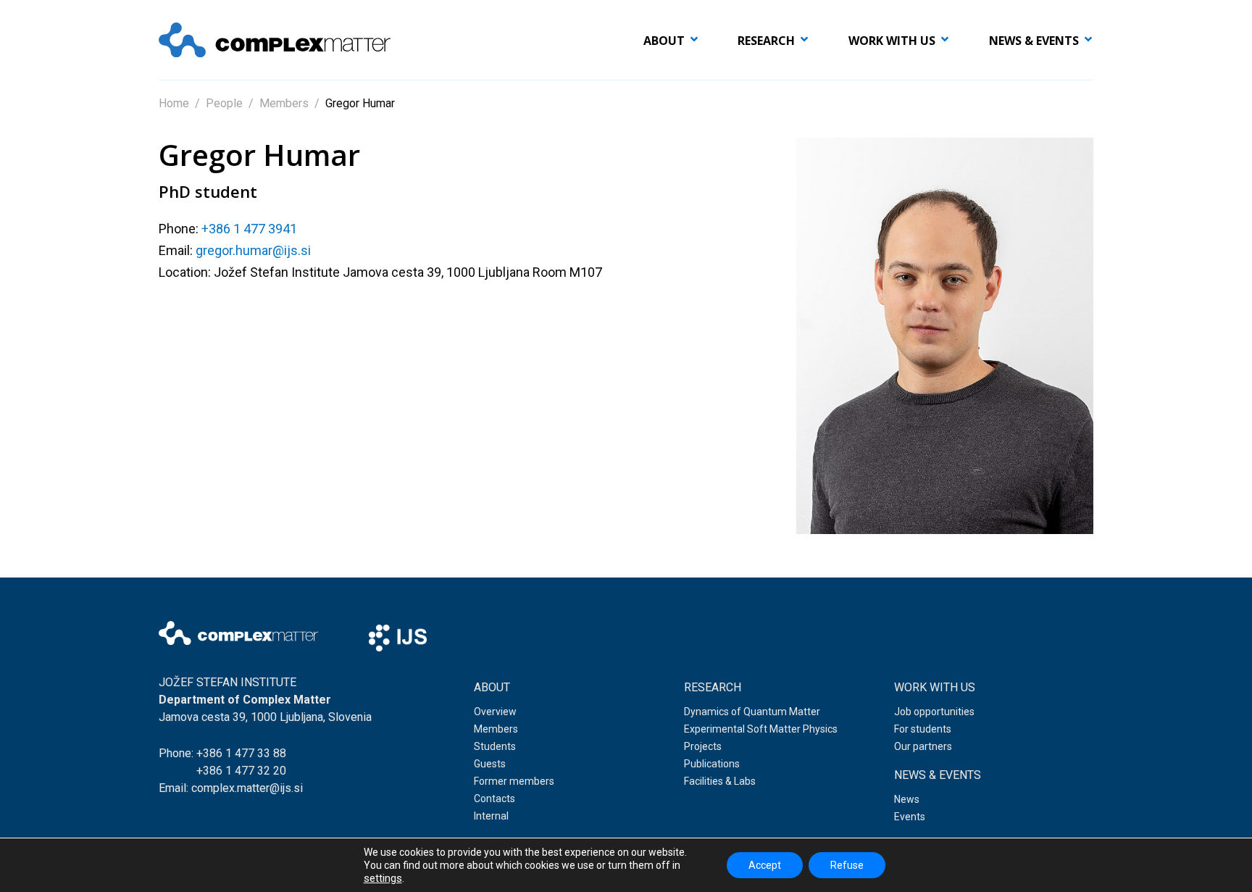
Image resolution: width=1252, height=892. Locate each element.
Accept (764, 865)
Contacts (494, 798)
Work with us (891, 41)
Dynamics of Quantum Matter (752, 711)
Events (909, 816)
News (906, 799)
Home (174, 103)
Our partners (923, 746)
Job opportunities (934, 711)
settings (383, 878)
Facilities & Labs (720, 781)
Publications (712, 764)
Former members (514, 781)
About (664, 41)
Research (766, 41)
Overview (495, 711)
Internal (491, 816)
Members (284, 103)
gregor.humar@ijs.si (253, 250)
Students (495, 746)
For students (922, 729)
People (224, 103)
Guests (490, 764)
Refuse (847, 865)
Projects (703, 746)
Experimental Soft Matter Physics (761, 729)
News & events (1034, 41)
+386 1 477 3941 (249, 228)
